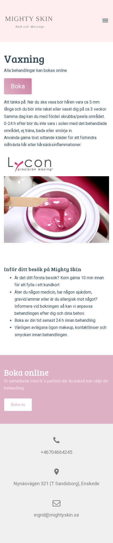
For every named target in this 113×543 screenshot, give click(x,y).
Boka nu (18, 404)
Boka (18, 86)
